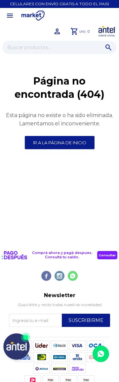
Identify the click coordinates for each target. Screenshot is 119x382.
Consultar (107, 255)
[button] (108, 47)
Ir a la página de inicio (59, 142)
